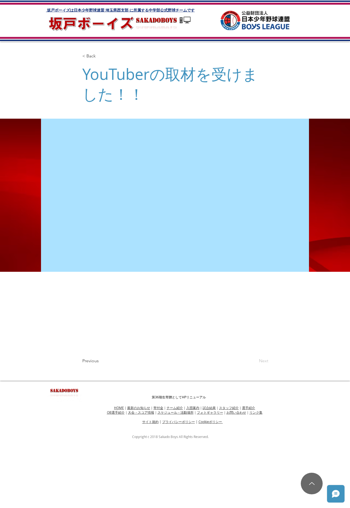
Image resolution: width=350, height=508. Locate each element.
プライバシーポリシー (178, 421)
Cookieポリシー (211, 421)
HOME (119, 407)
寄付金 (158, 407)
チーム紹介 (175, 407)
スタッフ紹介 (229, 407)
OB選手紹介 (116, 412)
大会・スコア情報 (141, 412)
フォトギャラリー (210, 412)
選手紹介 (248, 407)
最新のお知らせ (138, 407)
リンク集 (255, 412)
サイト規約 (150, 421)
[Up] (312, 483)
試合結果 (209, 407)
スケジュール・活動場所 (176, 412)
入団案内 (192, 407)
